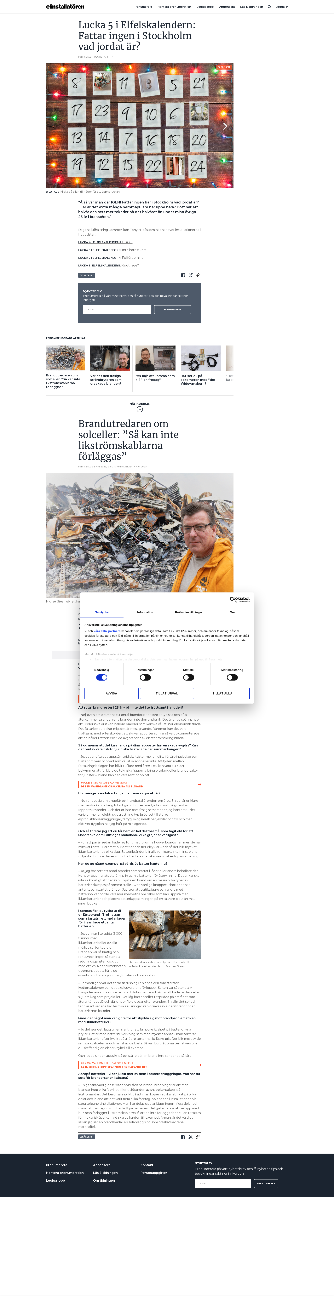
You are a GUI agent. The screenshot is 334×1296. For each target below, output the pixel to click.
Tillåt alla (223, 693)
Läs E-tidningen (251, 7)
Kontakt (147, 1165)
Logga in (281, 7)
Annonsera (227, 7)
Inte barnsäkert (112, 250)
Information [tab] (145, 612)
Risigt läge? (108, 265)
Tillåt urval (167, 693)
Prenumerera (143, 7)
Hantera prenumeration (174, 7)
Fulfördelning (111, 258)
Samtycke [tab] (101, 612)
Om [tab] (232, 612)
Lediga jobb (205, 7)
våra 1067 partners (107, 630)
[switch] (145, 677)
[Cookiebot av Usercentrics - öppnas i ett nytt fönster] (233, 599)
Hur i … (105, 242)
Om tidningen (104, 1180)
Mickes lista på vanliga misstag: (112, 784)
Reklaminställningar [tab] (188, 612)
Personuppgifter (154, 1173)
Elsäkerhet (87, 275)
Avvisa (111, 693)
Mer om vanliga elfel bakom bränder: (114, 1065)
